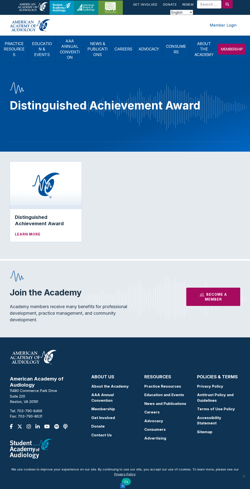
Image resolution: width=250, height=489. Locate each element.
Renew (188, 4)
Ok (126, 482)
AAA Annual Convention (102, 397)
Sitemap (204, 432)
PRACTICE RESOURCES (14, 49)
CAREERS (123, 49)
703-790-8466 (29, 411)
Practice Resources (162, 386)
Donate (170, 4)
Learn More (28, 234)
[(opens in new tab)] (30, 448)
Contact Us (101, 435)
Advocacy (153, 421)
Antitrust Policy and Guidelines (215, 397)
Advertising (155, 438)
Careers (152, 412)
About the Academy (110, 386)
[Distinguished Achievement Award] (46, 184)
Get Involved (145, 4)
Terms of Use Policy (216, 409)
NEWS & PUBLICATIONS (97, 49)
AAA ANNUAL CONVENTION (70, 49)
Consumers (155, 429)
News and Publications (165, 403)
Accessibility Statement (209, 420)
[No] (243, 476)
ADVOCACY (148, 49)
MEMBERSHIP (232, 49)
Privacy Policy (210, 386)
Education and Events (164, 394)
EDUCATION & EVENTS (42, 49)
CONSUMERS (176, 49)
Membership (103, 409)
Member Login (223, 25)
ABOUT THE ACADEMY (204, 49)
